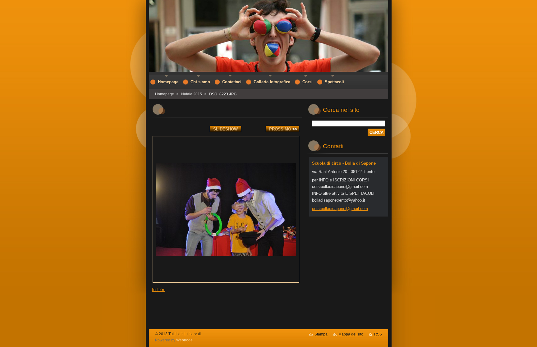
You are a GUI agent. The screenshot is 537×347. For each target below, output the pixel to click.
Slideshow (225, 129)
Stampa (321, 334)
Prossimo (283, 129)
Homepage (164, 94)
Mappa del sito (350, 334)
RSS (378, 334)
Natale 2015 (191, 94)
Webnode (184, 340)
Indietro (158, 289)
